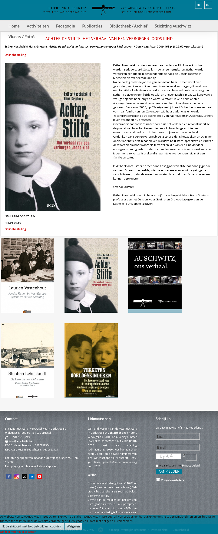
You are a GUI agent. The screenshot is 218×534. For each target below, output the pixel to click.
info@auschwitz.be (20, 441)
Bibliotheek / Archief (128, 26)
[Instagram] (16, 476)
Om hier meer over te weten (18, 532)
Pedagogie (65, 26)
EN (207, 4)
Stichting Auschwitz (173, 26)
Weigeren (73, 526)
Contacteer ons (117, 432)
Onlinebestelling (15, 55)
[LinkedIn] (32, 476)
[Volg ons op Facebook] (9, 476)
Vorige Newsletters (172, 480)
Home (14, 26)
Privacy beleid (191, 465)
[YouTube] (39, 476)
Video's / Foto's (22, 36)
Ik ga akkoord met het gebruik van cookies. (32, 526)
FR (198, 4)
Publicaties (92, 26)
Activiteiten (38, 26)
